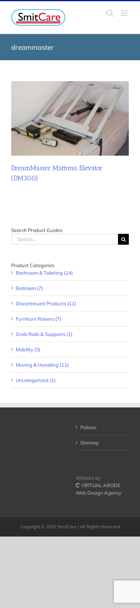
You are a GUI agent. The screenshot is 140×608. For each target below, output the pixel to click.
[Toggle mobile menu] (125, 13)
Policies (88, 427)
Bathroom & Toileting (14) (44, 273)
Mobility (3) (28, 349)
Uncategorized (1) (36, 380)
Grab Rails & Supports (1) (44, 334)
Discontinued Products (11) (46, 303)
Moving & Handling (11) (42, 365)
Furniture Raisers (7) (38, 319)
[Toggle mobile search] (109, 13)
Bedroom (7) (29, 288)
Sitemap (89, 443)
